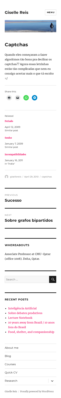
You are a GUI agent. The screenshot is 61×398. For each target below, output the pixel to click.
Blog (8, 356)
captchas (47, 176)
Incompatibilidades (15, 154)
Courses (10, 364)
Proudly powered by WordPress (37, 391)
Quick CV (11, 372)
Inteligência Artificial (22, 308)
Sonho (8, 137)
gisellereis (15, 176)
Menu (50, 12)
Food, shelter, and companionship (31, 332)
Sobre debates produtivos (25, 313)
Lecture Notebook (20, 317)
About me (11, 347)
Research (11, 380)
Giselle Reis (16, 12)
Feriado (9, 121)
